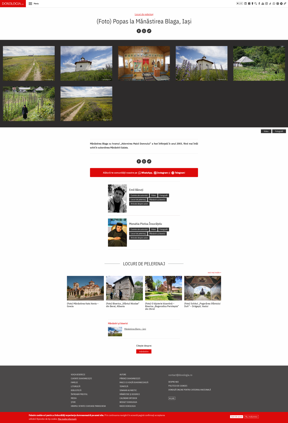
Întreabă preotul (79, 394)
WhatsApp (146, 172)
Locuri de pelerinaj (144, 14)
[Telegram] (281, 3)
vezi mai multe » (214, 272)
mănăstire (143, 351)
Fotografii (279, 131)
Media (73, 398)
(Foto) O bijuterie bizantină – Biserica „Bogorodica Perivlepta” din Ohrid (162, 306)
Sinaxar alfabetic (128, 390)
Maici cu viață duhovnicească (134, 382)
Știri (73, 402)
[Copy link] (149, 31)
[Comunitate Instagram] (277, 3)
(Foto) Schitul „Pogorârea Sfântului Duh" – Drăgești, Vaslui (202, 305)
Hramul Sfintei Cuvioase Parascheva (88, 406)
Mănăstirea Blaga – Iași (135, 328)
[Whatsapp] (144, 31)
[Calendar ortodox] (245, 3)
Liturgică (75, 386)
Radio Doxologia (128, 406)
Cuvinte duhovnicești (81, 378)
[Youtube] (262, 3)
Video (266, 131)
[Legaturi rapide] (285, 3)
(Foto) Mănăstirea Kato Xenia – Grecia (83, 305)
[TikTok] (270, 3)
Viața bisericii (78, 374)
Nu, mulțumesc (251, 416)
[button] (34, 3)
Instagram (162, 172)
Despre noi (173, 382)
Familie (74, 382)
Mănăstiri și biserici (157, 199)
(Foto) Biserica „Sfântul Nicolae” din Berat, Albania (122, 305)
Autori (123, 374)
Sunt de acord (236, 416)
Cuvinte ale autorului (139, 195)
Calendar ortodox (128, 398)
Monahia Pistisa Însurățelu (145, 223)
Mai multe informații (67, 418)
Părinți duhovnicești (130, 378)
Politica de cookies (177, 386)
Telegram (179, 172)
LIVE (240, 3)
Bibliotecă (76, 390)
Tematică (124, 386)
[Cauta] (255, 3)
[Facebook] (259, 3)
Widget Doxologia (128, 402)
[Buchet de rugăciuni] (252, 3)
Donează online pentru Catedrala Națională (189, 390)
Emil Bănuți (136, 189)
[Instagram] (266, 3)
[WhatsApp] (274, 3)
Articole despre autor (139, 203)
